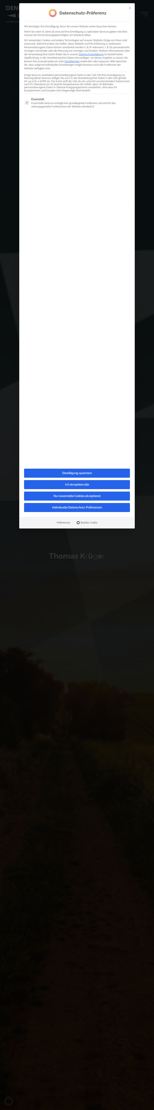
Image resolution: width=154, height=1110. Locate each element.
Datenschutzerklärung (91, 54)
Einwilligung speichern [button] (77, 473)
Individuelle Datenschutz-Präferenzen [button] (77, 507)
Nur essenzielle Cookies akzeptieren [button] (77, 496)
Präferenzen (63, 522)
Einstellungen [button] (72, 61)
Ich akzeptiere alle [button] (77, 484)
